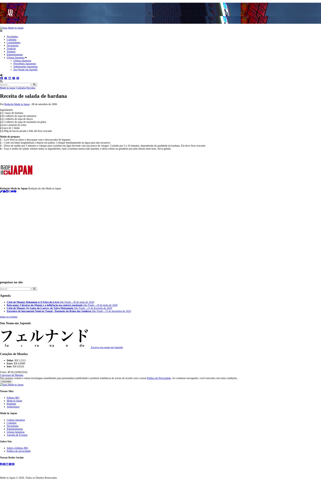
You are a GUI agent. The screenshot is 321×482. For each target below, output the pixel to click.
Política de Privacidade (159, 378)
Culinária (11, 39)
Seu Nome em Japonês (25, 69)
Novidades (12, 36)
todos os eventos (8, 316)
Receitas (30, 87)
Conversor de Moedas (11, 375)
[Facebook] (7, 191)
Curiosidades (13, 42)
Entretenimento (15, 54)
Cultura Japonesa (16, 419)
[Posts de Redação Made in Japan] (1, 191)
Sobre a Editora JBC (17, 448)
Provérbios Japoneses (24, 63)
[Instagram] (9, 191)
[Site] (4, 191)
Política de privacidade (19, 451)
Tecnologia (12, 45)
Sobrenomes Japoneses (25, 66)
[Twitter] (12, 191)
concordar (6, 381)
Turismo (11, 51)
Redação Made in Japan (17, 104)
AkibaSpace (13, 406)
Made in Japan (7, 87)
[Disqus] (160, 235)
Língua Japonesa (15, 57)
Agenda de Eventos (17, 435)
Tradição (11, 48)
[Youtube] (14, 191)
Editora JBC (13, 397)
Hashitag (11, 403)
